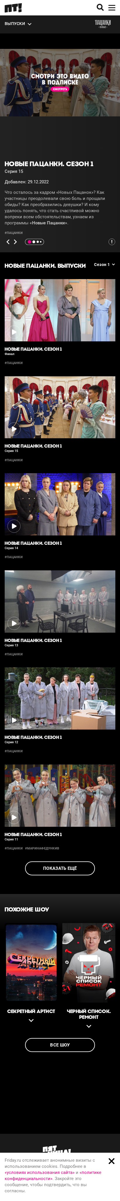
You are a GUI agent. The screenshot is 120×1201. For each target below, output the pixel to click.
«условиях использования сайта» (40, 1172)
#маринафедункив (42, 848)
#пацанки (14, 233)
